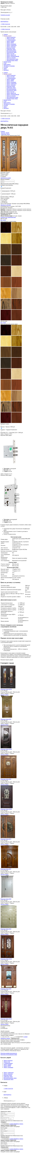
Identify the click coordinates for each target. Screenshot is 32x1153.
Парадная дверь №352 (6, 689)
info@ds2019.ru (4, 21)
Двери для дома (11, 38)
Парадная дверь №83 (6, 779)
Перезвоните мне (15, 1038)
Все (3, 220)
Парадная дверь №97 (6, 869)
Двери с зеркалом (11, 46)
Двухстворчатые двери (12, 59)
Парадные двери (11, 48)
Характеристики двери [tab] (17, 529)
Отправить (3, 1122)
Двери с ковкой (10, 41)
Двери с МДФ (10, 42)
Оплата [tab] (10, 534)
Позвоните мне (4, 1147)
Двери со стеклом (11, 57)
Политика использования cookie (9, 1054)
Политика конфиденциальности (9, 1053)
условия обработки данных (16, 1123)
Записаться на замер (6, 178)
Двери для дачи (10, 53)
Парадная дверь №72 (6, 839)
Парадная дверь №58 (6, 719)
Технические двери (11, 52)
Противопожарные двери (10, 1078)
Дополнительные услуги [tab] (16, 532)
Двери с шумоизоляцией (13, 56)
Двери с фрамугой (11, 55)
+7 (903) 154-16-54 (5, 24)
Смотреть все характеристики (8, 217)
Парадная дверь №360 (6, 809)
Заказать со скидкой (6, 205)
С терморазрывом (11, 40)
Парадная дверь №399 (6, 749)
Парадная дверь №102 (6, 959)
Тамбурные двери (11, 49)
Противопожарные (11, 50)
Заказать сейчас (4, 694)
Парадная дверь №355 (6, 1018)
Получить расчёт (5, 1137)
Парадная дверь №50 (6, 899)
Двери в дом (7, 1062)
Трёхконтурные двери (12, 60)
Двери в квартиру (11, 37)
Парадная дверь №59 (6, 988)
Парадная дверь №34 (6, 929)
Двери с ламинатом (11, 45)
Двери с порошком (11, 44)
